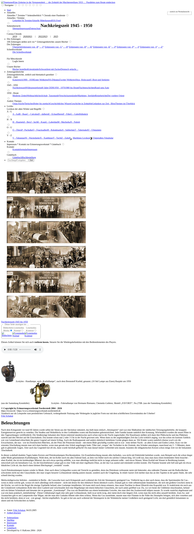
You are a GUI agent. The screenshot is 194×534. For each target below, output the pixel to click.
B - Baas (23, 114)
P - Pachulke (27, 130)
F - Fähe (67, 114)
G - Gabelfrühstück (79, 114)
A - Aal (15, 114)
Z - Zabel (65, 138)
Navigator (9, 5)
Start (9, 10)
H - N (9, 119)
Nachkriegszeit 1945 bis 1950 (14, 322)
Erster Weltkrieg (41, 80)
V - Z (9, 135)
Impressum (25, 28)
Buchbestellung (29, 157)
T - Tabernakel (81, 130)
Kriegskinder (33, 69)
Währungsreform (33, 87)
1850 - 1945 (12, 77)
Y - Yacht (57, 138)
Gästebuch (11, 155)
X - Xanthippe (46, 138)
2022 (40, 36)
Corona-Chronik (14, 34)
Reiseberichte (101, 95)
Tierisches (28, 103)
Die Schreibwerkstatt (21, 52)
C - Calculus (32, 114)
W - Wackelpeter (32, 138)
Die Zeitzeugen (14, 39)
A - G (9, 111)
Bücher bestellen (19, 69)
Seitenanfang (12, 517)
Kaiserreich (17, 80)
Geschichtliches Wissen (60, 103)
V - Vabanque (18, 138)
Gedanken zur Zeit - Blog (103, 103)
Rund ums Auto (102, 87)
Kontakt (10, 141)
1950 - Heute (13, 93)
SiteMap (10, 520)
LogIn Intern (18, 61)
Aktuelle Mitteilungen (41, 20)
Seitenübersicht (13, 26)
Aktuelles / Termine (15, 18)
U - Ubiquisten (94, 130)
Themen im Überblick (125, 103)
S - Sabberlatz (68, 130)
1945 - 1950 (12, 85)
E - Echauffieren (55, 114)
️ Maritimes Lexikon (81, 138)
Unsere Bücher (13, 66)
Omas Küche (18, 103)
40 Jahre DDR (47, 87)
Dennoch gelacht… (69, 69)
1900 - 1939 (28, 80)
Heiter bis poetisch (41, 103)
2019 (14, 36)
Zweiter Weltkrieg (67, 80)
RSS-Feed (56, 20)
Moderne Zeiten (19, 95)
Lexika (10, 106)
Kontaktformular (19, 149)
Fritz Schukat (7, 416)
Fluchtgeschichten (87, 87)
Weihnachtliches (34, 95)
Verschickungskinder (68, 95)
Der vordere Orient (115, 95)
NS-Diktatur (53, 80)
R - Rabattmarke (54, 130)
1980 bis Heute (72, 87)
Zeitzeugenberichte (15, 72)
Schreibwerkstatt (14, 49)
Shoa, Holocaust (82, 80)
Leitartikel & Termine (22, 20)
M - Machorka (63, 122)
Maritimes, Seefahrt (86, 95)
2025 (56, 36)
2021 (30, 36)
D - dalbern (43, 114)
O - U (9, 127)
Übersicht (16, 47)
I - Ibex (27, 122)
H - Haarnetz (18, 122)
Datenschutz (35, 28)
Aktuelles (11, 12)
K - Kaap (41, 122)
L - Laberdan (51, 122)
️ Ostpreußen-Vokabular (102, 138)
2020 (25, 36)
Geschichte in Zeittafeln (81, 103)
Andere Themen (14, 101)
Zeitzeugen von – (32, 47)
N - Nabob (75, 122)
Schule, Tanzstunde (50, 95)
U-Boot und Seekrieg (99, 80)
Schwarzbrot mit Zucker (50, 69)
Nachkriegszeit (19, 87)
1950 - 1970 (59, 87)
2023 (45, 36)
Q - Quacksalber (40, 130)
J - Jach (34, 122)
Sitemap (16, 28)
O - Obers (16, 130)
